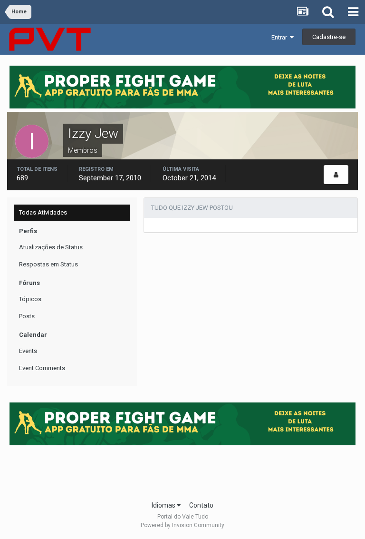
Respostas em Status (48, 264)
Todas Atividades (43, 212)
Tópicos (30, 299)
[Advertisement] (182, 470)
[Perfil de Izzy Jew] (336, 174)
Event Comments (42, 368)
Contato (201, 505)
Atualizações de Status (51, 247)
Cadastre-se (329, 36)
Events (28, 350)
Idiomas (164, 505)
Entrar (280, 37)
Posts (27, 316)
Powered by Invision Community (182, 525)
